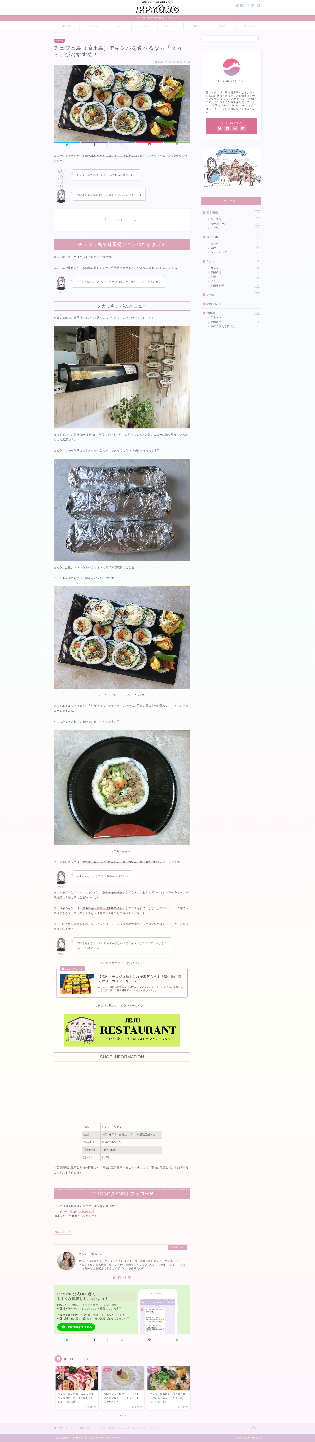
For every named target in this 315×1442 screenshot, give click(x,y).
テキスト (234, 317)
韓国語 (196, 26)
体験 (234, 248)
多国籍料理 (234, 285)
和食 (234, 276)
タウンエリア (64, 1232)
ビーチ (234, 243)
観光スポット (92, 26)
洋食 (234, 281)
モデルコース (234, 223)
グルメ (118, 26)
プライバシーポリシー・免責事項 (104, 1438)
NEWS (234, 228)
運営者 (222, 26)
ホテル (144, 26)
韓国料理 (59, 41)
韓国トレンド (170, 26)
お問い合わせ (248, 26)
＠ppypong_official (82, 1211)
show (134, 220)
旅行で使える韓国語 (234, 326)
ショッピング (234, 252)
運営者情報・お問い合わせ (70, 1438)
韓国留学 (235, 322)
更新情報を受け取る (79, 1327)
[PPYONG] (157, 13)
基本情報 (66, 26)
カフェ (235, 268)
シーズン (235, 219)
